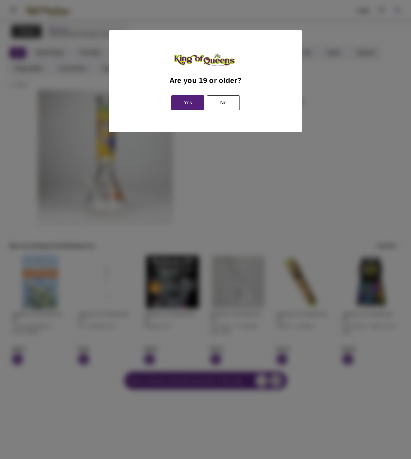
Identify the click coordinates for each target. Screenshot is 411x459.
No (223, 102)
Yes (188, 102)
